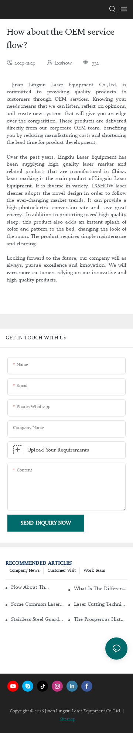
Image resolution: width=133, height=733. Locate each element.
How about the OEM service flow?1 (30, 587)
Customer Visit (61, 570)
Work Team (94, 570)
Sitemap (67, 719)
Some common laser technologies (38, 604)
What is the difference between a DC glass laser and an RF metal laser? (100, 588)
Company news (24, 570)
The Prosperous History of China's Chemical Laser (100, 619)
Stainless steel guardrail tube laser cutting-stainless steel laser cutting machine (38, 619)
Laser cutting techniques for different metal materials (100, 604)
